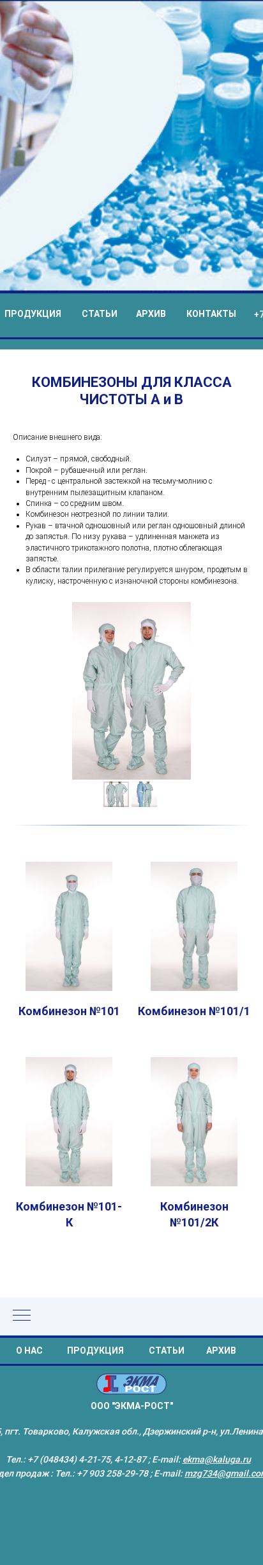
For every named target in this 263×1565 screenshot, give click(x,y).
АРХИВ (151, 805)
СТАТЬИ (99, 805)
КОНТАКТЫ (211, 805)
